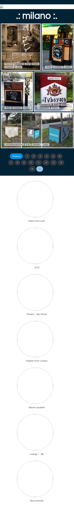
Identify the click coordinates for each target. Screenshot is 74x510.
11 (38, 163)
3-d (27, 64)
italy (18, 67)
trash (35, 64)
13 (53, 163)
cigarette (44, 108)
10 (31, 163)
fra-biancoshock (14, 64)
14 (61, 163)
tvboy (68, 67)
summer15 (45, 104)
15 (32, 169)
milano (9, 67)
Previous (16, 156)
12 (46, 163)
